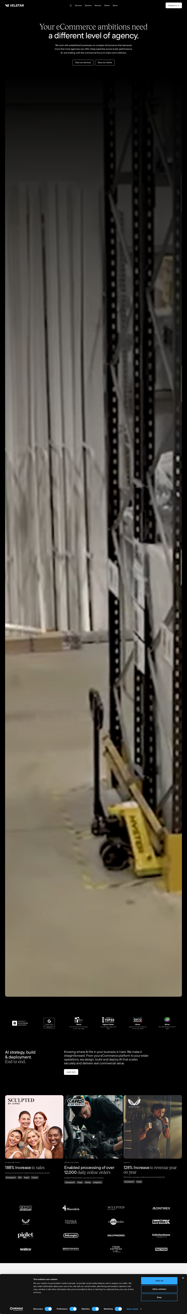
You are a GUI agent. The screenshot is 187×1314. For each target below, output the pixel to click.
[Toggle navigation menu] (70, 5)
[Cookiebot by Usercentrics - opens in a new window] (16, 1309)
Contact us (172, 5)
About (115, 5)
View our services (83, 62)
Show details (132, 1309)
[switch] (73, 1309)
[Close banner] (183, 1278)
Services (78, 5)
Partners (98, 5)
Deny (159, 1297)
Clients (107, 5)
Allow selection (159, 1289)
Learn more (71, 1072)
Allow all (159, 1281)
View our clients (105, 62)
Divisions (88, 5)
